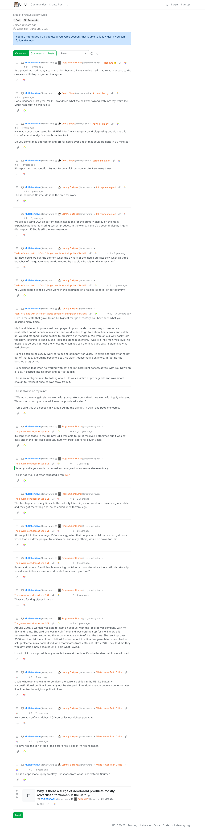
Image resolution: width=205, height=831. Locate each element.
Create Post (56, 4)
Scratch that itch (101, 160)
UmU (23, 4)
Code (166, 825)
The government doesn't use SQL (31, 431)
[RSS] (97, 53)
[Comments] (28, 795)
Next (18, 815)
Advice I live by (101, 93)
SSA (67, 474)
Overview (21, 53)
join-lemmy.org (181, 825)
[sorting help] (91, 53)
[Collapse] (17, 62)
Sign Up (185, 4)
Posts (51, 53)
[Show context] (120, 62)
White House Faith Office (109, 672)
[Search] (167, 4)
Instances (145, 825)
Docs (157, 825)
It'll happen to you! (106, 187)
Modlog (132, 825)
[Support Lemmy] (67, 4)
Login (174, 4)
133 (42, 804)
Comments (37, 53)
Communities (38, 4)
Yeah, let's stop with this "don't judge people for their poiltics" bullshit (50, 253)
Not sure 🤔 (110, 62)
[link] (125, 62)
